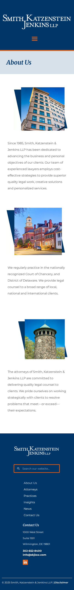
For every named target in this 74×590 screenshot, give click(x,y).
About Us (30, 483)
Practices (30, 496)
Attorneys (30, 489)
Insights (29, 502)
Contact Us (31, 515)
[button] (34, 39)
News (27, 508)
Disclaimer (61, 582)
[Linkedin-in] (25, 562)
